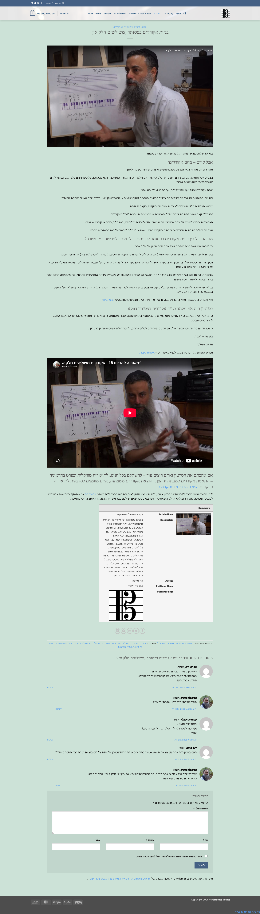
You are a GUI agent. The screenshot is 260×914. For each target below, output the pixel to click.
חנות (90, 13)
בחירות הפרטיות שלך (247, 911)
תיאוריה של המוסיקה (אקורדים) (126, 27)
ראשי (178, 13)
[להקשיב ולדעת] (211, 13)
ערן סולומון (85, 643)
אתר (98, 840)
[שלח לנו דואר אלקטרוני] (32, 3)
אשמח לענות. (147, 352)
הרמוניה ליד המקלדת (101, 643)
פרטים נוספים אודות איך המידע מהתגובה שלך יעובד (119, 878)
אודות (98, 13)
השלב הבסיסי (187, 486)
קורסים (170, 13)
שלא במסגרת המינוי (141, 13)
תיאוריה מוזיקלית (126, 646)
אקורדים (143, 643)
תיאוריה (138, 646)
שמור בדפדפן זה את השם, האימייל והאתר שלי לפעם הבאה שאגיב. (169, 856)
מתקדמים (165, 486)
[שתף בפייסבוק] (142, 631)
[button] (54, 3)
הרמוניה (116, 643)
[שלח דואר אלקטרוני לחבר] (130, 631)
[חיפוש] (184, 13)
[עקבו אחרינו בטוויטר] (35, 3)
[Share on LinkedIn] (117, 631)
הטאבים (108, 299)
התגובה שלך (200, 808)
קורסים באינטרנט (57, 643)
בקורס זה (90, 494)
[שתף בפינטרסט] (123, 631)
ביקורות (107, 13)
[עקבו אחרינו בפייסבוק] (42, 3)
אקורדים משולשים (129, 643)
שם (205, 840)
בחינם (159, 13)
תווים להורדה (120, 13)
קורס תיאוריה (73, 643)
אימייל (150, 840)
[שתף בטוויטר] (136, 631)
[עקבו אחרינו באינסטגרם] (38, 3)
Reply (50, 687)
